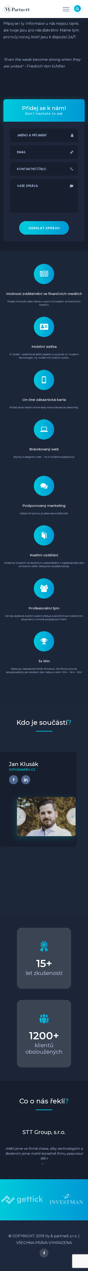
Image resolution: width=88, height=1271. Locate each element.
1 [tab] (44, 1165)
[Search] (77, 8)
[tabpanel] (44, 1144)
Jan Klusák (23, 764)
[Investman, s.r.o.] (22, 1199)
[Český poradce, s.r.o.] (66, 1199)
